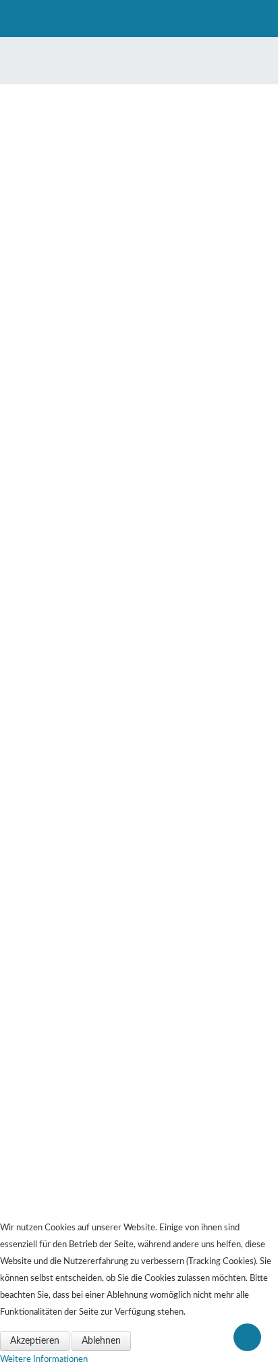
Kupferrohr (47, 1074)
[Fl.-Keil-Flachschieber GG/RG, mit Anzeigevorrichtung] (139, 209)
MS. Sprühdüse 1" (59, 1151)
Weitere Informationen (44, 1359)
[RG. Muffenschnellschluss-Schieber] (139, 699)
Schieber (44, 923)
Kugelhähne (49, 1198)
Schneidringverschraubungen (77, 1090)
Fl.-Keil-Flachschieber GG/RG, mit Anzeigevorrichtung (139, 281)
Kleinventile (50, 908)
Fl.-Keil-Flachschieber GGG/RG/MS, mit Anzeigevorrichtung (139, 444)
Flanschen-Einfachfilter (67, 1121)
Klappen (43, 1029)
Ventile (41, 892)
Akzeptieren (34, 1341)
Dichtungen (48, 1167)
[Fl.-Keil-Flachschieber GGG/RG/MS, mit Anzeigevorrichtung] (139, 372)
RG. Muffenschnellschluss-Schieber (139, 764)
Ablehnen (101, 1341)
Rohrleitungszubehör (64, 1182)
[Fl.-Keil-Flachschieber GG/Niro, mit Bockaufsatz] (139, 536)
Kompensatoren (55, 1213)
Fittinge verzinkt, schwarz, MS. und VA (93, 1059)
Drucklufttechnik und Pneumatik (83, 1137)
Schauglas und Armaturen (71, 1044)
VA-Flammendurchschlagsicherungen (89, 1106)
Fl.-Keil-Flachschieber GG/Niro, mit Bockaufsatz (139, 600)
